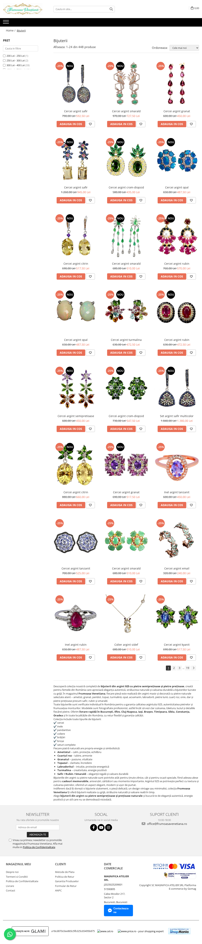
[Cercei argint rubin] (176, 236)
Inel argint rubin (76, 644)
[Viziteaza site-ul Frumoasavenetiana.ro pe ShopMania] (179, 931)
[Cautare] (111, 9)
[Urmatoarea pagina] (193, 668)
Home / (11, 30)
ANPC (58, 890)
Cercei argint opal (177, 187)
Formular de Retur (66, 886)
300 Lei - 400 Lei (16, 65)
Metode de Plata (64, 872)
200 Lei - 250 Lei (16, 55)
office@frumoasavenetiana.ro (166, 824)
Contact (10, 890)
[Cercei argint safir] (75, 84)
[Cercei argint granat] (176, 84)
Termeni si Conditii (17, 876)
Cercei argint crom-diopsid (126, 187)
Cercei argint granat (177, 111)
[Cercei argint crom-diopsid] (126, 160)
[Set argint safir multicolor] (176, 389)
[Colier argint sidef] (126, 617)
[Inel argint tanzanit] (176, 465)
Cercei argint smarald (126, 111)
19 (187, 668)
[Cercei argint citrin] (75, 236)
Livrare (10, 886)
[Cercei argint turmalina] (126, 312)
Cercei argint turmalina (126, 340)
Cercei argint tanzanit (76, 568)
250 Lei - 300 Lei (16, 60)
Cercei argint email (176, 568)
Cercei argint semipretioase (76, 416)
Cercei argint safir (76, 111)
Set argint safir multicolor (177, 416)
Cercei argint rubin (176, 263)
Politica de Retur (64, 876)
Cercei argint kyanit (177, 644)
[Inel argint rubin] (75, 617)
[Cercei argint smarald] (126, 84)
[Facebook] (93, 827)
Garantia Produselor (67, 881)
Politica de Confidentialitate (39, 847)
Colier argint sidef (126, 644)
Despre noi (12, 872)
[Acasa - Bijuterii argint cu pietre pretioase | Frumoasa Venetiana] (22, 9)
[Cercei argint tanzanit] (75, 541)
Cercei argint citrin (76, 263)
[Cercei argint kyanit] (176, 617)
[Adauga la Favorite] (90, 124)
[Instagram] (108, 827)
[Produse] (6, 23)
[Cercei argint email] (176, 541)
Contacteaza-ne (121, 910)
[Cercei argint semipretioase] (75, 389)
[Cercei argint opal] (176, 160)
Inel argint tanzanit (176, 492)
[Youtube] (101, 827)
